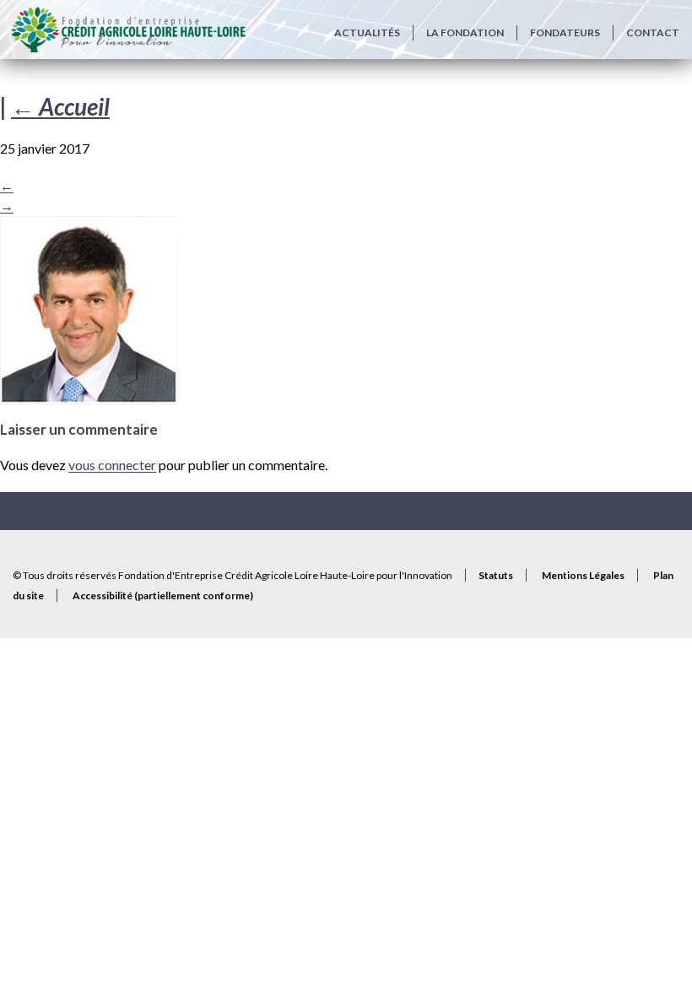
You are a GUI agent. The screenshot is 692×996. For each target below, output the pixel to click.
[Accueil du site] (127, 29)
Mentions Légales (583, 575)
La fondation (465, 32)
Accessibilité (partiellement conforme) (163, 595)
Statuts (495, 575)
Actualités (367, 32)
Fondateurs (565, 32)
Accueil (60, 106)
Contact (652, 32)
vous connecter (112, 465)
